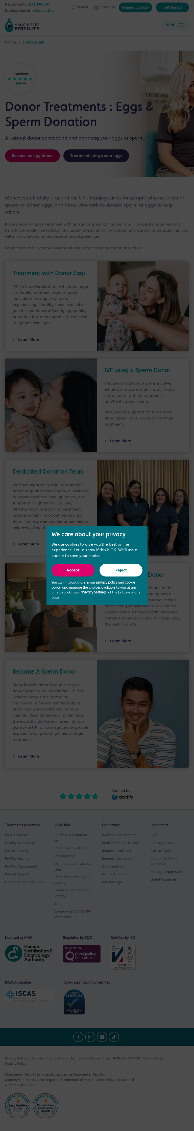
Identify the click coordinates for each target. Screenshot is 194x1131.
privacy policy (106, 582)
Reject (121, 570)
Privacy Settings (94, 592)
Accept (73, 570)
